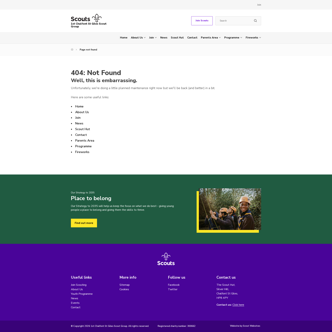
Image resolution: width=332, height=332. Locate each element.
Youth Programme (82, 294)
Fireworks (252, 37)
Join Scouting (78, 285)
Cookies (124, 289)
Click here (238, 304)
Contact (192, 37)
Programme (231, 37)
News (163, 37)
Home (123, 37)
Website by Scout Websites (245, 325)
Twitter (172, 289)
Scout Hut (177, 37)
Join (259, 4)
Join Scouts (202, 20)
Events (75, 303)
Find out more (84, 223)
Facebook (174, 285)
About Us (137, 37)
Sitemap (124, 285)
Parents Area (209, 37)
